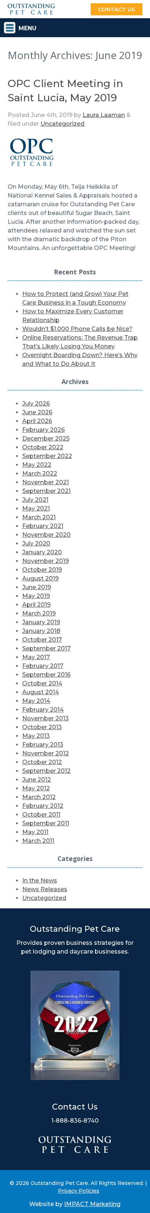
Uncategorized (62, 123)
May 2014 (36, 700)
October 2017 (42, 639)
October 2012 (42, 762)
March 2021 (39, 517)
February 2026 (43, 429)
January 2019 (41, 622)
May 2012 (36, 788)
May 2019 (36, 595)
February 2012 (42, 805)
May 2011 (35, 832)
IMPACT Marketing (92, 1204)
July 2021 (35, 499)
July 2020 (36, 543)
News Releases (44, 889)
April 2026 (37, 421)
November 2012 (45, 753)
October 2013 (42, 727)
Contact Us (116, 9)
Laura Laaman (104, 114)
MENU (27, 28)
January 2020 (42, 552)
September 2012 (46, 770)
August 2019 (40, 578)
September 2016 (46, 674)
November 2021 (45, 482)
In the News (39, 880)
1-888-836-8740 (75, 1120)
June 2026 (37, 412)
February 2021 (42, 526)
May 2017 (36, 657)
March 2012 (39, 797)
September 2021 (46, 491)
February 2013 (42, 744)
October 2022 (42, 447)
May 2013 (36, 735)
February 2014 (43, 709)
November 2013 (45, 718)
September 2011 (45, 823)
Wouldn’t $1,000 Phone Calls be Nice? (77, 328)
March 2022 (39, 473)
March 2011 (38, 840)
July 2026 (36, 403)
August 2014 (40, 692)
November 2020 (46, 534)
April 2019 (36, 604)
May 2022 (36, 464)
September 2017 (46, 648)
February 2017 (42, 665)
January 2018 (41, 630)
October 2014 (42, 683)
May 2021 (36, 508)
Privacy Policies (78, 1190)
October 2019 (42, 569)
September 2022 (47, 456)
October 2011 (41, 814)
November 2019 (45, 560)
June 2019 (36, 587)
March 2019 (39, 613)
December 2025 (46, 438)
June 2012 (36, 779)
